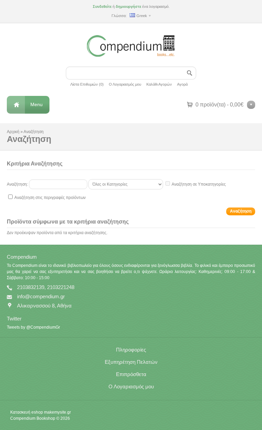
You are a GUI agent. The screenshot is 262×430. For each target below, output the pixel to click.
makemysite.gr (57, 412)
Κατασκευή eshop (26, 412)
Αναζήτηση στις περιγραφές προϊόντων (50, 197)
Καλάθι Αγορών (159, 84)
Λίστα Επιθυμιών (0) (87, 84)
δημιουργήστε (128, 6)
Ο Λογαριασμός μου (125, 84)
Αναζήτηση (34, 131)
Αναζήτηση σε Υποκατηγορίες (199, 184)
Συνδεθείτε (102, 6)
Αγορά (182, 84)
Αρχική (13, 131)
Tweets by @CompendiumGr (33, 327)
